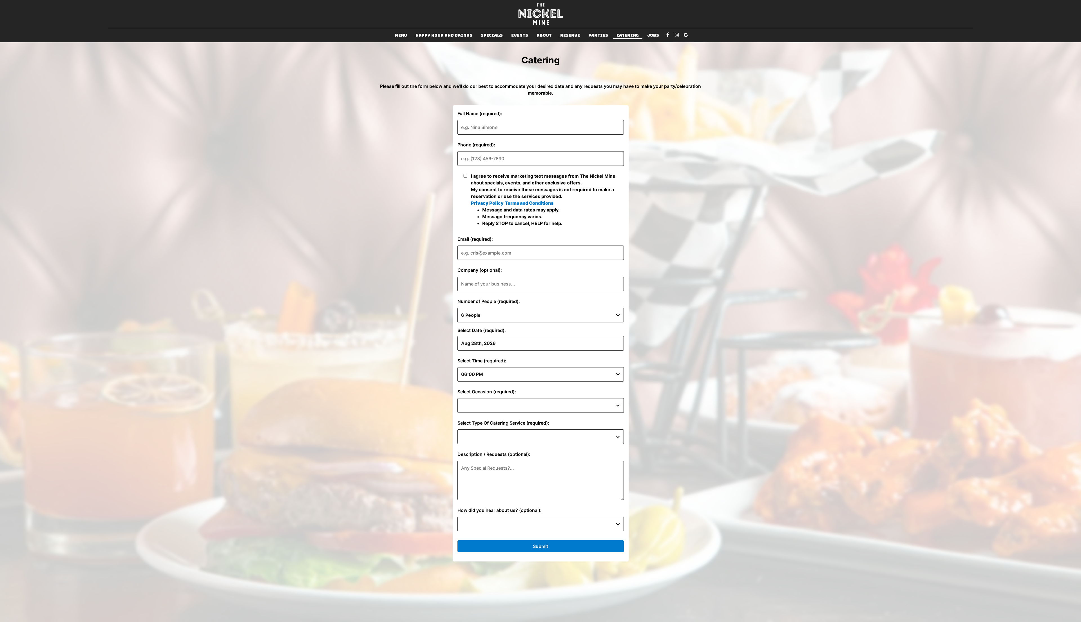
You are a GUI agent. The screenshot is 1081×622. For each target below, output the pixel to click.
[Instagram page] (676, 34)
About (544, 35)
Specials (492, 35)
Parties (598, 35)
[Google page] (685, 34)
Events (519, 35)
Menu (401, 35)
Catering (628, 35)
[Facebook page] (667, 34)
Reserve (570, 35)
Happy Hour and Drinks (444, 35)
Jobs (653, 35)
